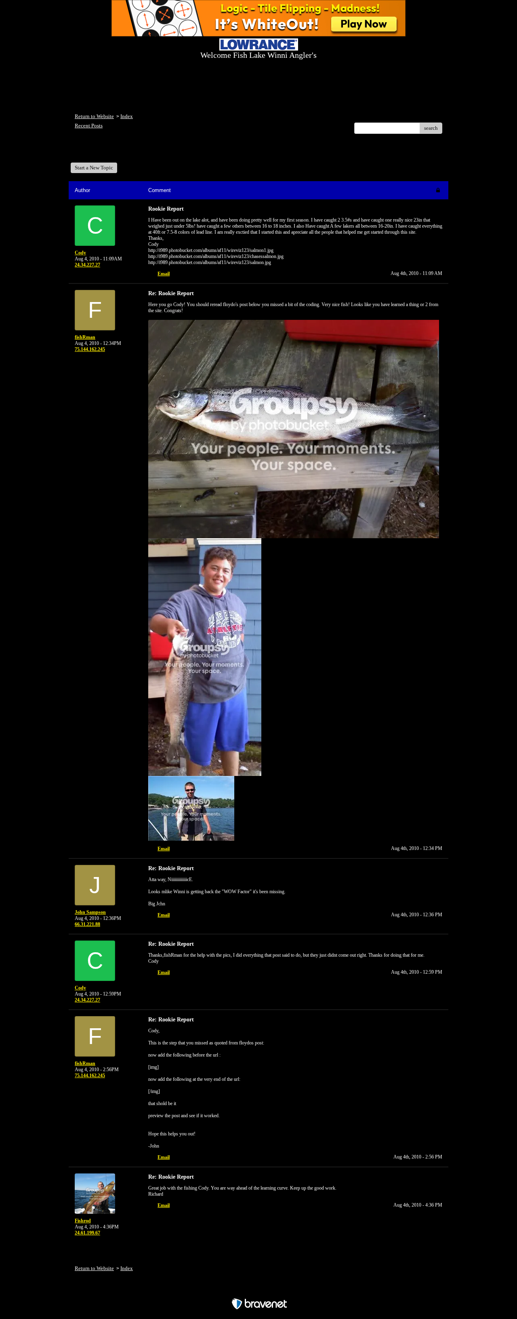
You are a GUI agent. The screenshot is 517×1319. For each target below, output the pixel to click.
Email (164, 274)
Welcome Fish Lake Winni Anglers (119, 151)
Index (126, 116)
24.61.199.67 (87, 1233)
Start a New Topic (94, 168)
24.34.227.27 (87, 265)
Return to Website (94, 116)
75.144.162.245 (90, 349)
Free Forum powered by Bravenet (258, 1290)
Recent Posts (89, 126)
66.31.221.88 (87, 924)
